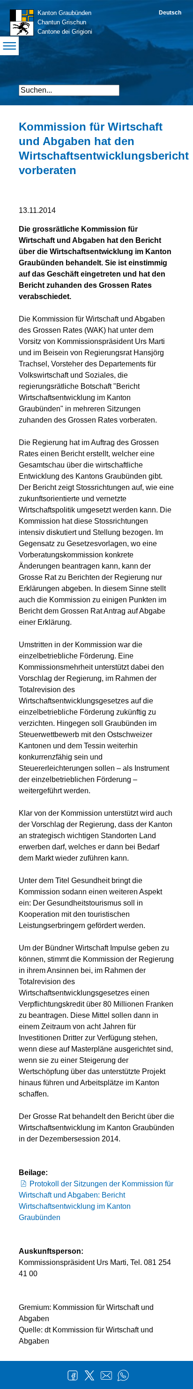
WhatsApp (123, 1375)
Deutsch (170, 12)
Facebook (73, 1375)
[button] (166, 86)
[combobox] (69, 90)
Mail (106, 1375)
